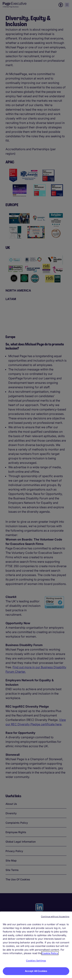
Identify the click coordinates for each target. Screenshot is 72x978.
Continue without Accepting (55, 916)
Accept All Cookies (36, 970)
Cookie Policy (50, 953)
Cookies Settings (36, 960)
